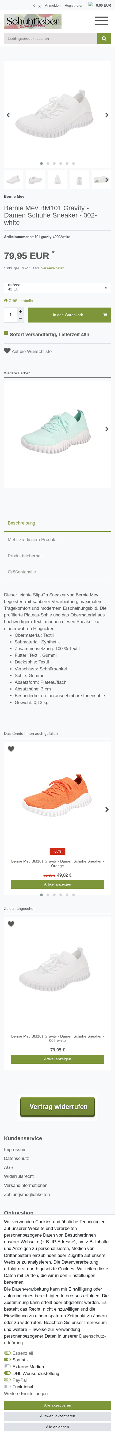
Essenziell (23, 1353)
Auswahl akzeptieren (57, 1416)
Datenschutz (16, 1158)
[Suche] (104, 38)
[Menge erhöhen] (20, 311)
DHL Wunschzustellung (36, 1373)
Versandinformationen (25, 1185)
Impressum (15, 1149)
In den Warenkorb (68, 315)
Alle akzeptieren (57, 1405)
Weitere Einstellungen (26, 1393)
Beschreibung (21, 523)
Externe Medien (28, 1366)
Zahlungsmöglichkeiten (27, 1194)
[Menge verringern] (20, 319)
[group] (57, 970)
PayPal (20, 1380)
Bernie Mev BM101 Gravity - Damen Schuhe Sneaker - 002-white (57, 1038)
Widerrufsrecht (19, 1176)
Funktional (23, 1386)
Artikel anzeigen (57, 884)
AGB (8, 1167)
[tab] (57, 523)
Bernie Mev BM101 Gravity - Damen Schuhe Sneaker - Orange (57, 863)
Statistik (21, 1359)
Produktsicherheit (25, 555)
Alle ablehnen (57, 1427)
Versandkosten (52, 268)
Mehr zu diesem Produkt (32, 539)
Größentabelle (20, 300)
